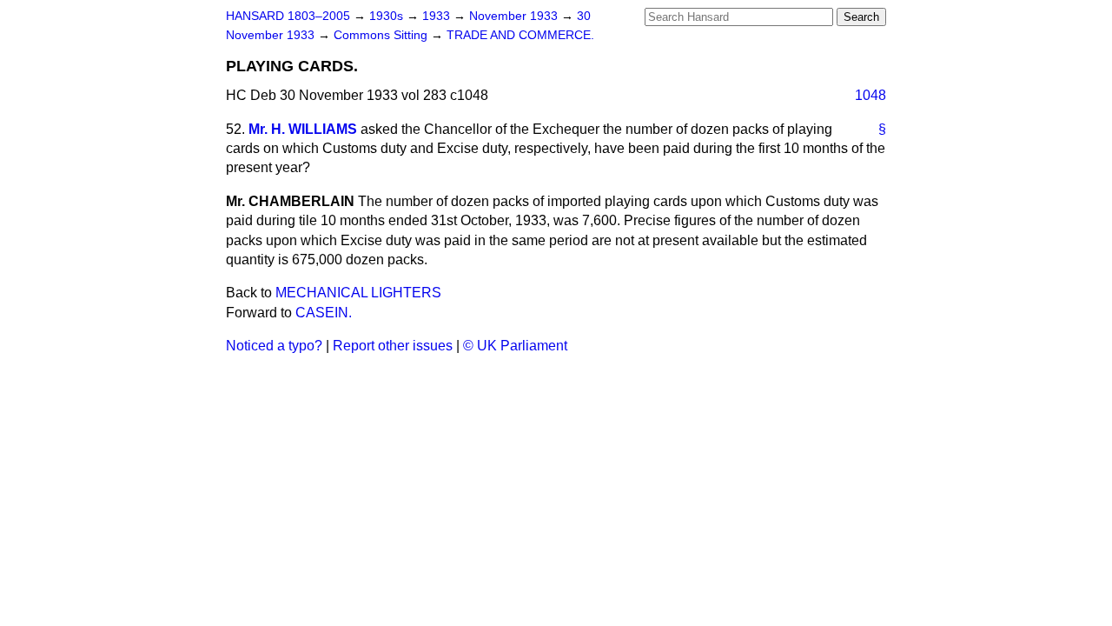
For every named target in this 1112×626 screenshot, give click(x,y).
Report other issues (393, 345)
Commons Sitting (382, 35)
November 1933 (515, 16)
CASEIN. (323, 312)
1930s (388, 16)
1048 (870, 95)
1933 (437, 16)
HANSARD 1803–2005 (288, 16)
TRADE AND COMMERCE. (520, 35)
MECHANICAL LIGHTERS (358, 292)
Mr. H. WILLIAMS (302, 129)
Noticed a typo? (274, 345)
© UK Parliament (515, 345)
